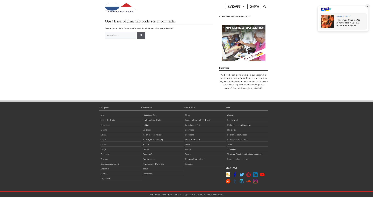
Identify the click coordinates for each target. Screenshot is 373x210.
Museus (188, 144)
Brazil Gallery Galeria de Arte (198, 120)
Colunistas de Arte (193, 125)
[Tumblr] (235, 183)
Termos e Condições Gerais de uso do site (245, 154)
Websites (188, 164)
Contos (104, 140)
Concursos (189, 130)
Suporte (188, 154)
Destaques (105, 169)
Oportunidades (149, 159)
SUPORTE (232, 149)
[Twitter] (242, 176)
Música (146, 144)
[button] (264, 6)
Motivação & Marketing (153, 140)
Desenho (104, 159)
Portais (188, 149)
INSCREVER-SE (192, 140)
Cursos (103, 144)
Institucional (232, 120)
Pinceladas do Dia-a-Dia (153, 164)
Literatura (147, 130)
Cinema (104, 130)
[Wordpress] (242, 183)
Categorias (234, 6)
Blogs (187, 115)
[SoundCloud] (248, 183)
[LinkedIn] (255, 176)
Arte (102, 115)
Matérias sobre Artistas (152, 135)
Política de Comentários (237, 140)
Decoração (105, 154)
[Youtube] (262, 176)
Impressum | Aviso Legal (238, 159)
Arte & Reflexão (108, 120)
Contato (254, 6)
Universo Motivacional (195, 159)
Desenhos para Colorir (110, 164)
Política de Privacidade (237, 135)
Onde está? (147, 154)
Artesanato (105, 125)
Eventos (104, 174)
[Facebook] (235, 176)
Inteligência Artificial (152, 120)
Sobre (229, 144)
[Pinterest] (248, 176)
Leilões (146, 125)
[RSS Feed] (228, 176)
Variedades (147, 174)
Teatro (145, 169)
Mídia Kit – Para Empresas (238, 125)
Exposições (105, 178)
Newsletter (231, 130)
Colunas (104, 135)
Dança (103, 149)
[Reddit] (228, 183)
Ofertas (146, 149)
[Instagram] (255, 183)
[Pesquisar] (141, 35)
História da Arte (149, 115)
